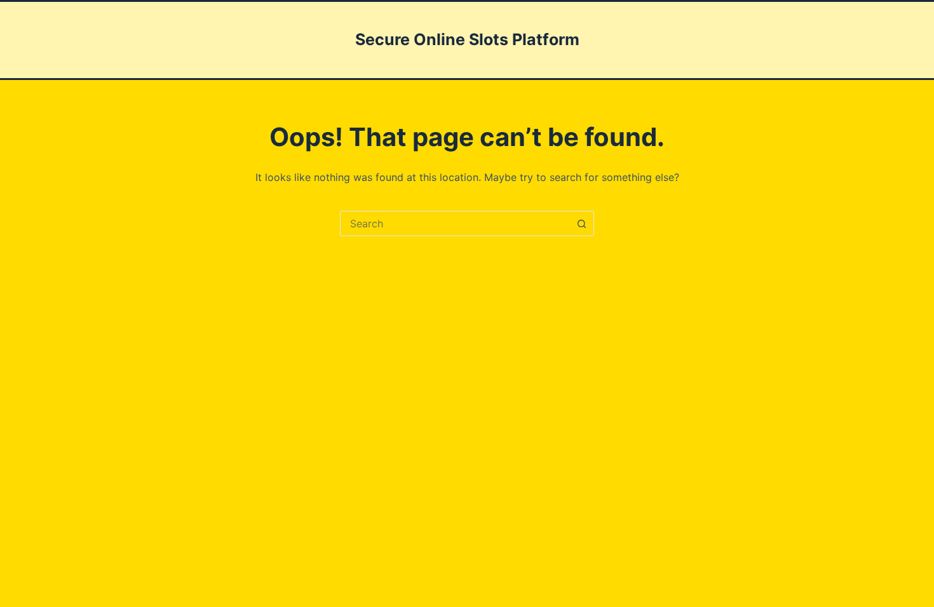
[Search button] (581, 223)
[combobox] (455, 223)
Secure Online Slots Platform (467, 39)
